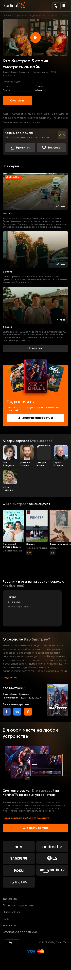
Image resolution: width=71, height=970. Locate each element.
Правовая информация (18, 905)
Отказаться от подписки (20, 932)
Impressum (10, 898)
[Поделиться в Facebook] (7, 712)
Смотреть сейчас (35, 827)
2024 (53, 72)
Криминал (24, 72)
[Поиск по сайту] (56, 5)
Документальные (12, 551)
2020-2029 (9, 76)
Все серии (35, 348)
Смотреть (17, 100)
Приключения (40, 72)
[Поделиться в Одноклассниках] (28, 712)
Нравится (23, 147)
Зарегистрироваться (37, 417)
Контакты (9, 925)
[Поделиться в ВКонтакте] (17, 712)
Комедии (54, 548)
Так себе (54, 147)
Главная (7, 15)
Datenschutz (11, 912)
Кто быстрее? (51, 15)
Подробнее (10, 677)
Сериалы (19, 15)
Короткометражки (36, 548)
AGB (6, 918)
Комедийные (34, 15)
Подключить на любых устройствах (26, 818)
